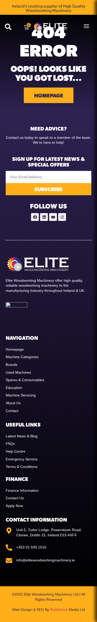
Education (14, 388)
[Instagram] (62, 217)
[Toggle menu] (86, 26)
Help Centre (15, 451)
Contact (12, 411)
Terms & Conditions (22, 467)
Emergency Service (22, 459)
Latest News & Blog (22, 436)
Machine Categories (22, 357)
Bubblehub (59, 609)
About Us (13, 403)
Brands (11, 365)
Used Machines (18, 372)
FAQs (10, 444)
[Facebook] (35, 217)
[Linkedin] (44, 217)
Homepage (15, 349)
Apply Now (14, 506)
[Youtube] (53, 217)
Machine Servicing (21, 395)
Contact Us (15, 498)
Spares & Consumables (25, 380)
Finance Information (22, 490)
